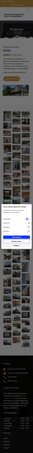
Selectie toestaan (16, 241)
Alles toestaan (16, 237)
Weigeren (16, 245)
